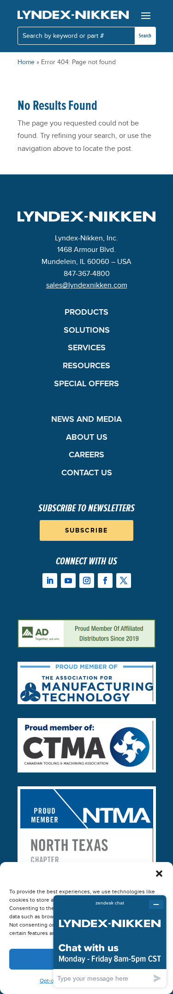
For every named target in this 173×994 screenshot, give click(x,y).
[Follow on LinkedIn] (49, 580)
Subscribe (86, 530)
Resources (86, 367)
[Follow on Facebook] (105, 580)
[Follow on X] (123, 580)
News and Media (86, 420)
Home (26, 62)
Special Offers (86, 385)
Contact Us (86, 474)
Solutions (87, 331)
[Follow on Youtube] (68, 580)
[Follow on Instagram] (86, 580)
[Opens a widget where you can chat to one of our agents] (110, 941)
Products (86, 313)
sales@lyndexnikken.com (86, 285)
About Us (86, 438)
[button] (159, 873)
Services (87, 349)
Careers (86, 456)
